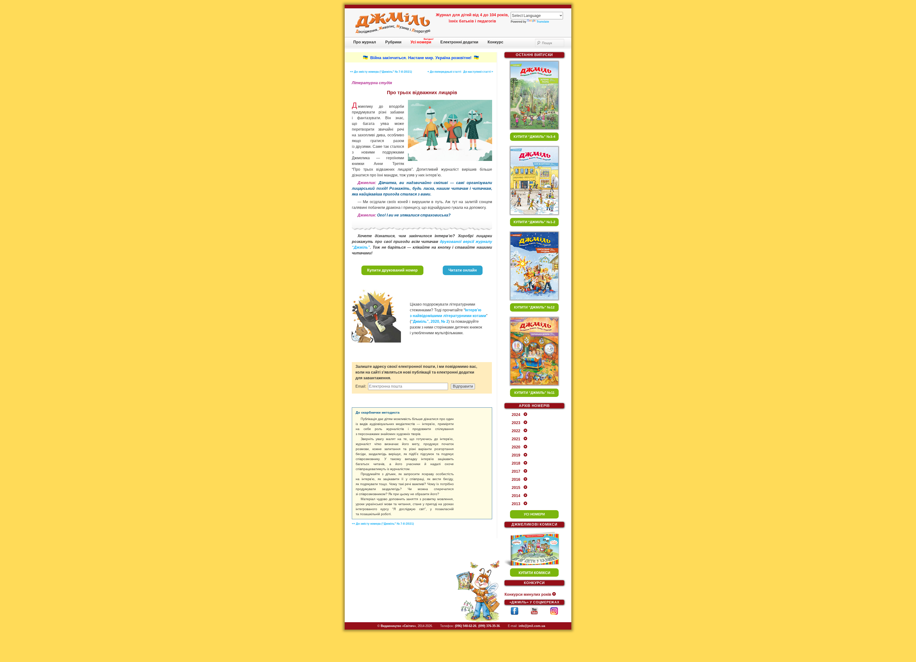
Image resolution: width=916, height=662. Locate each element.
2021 (516, 439)
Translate (542, 21)
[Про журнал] (392, 32)
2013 (516, 504)
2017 (516, 471)
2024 (516, 415)
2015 (516, 488)
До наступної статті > (478, 71)
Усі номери (421, 42)
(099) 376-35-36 (489, 626)
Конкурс (495, 42)
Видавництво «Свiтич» (398, 626)
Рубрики (393, 42)
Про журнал (364, 42)
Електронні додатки (459, 42)
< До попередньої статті (444, 71)
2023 (516, 423)
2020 (516, 447)
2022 (516, 431)
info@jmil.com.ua (532, 626)
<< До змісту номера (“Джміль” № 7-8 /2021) (381, 71)
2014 (516, 496)
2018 (516, 463)
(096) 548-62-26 (465, 626)
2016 (516, 479)
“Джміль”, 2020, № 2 (429, 321)
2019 (516, 455)
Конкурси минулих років (528, 594)
